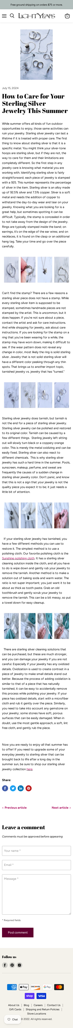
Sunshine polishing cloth (18, 558)
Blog (26, 1005)
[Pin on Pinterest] (29, 788)
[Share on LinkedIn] (21, 788)
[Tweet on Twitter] (13, 788)
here (29, 769)
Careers (38, 1005)
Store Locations (36, 1013)
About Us (13, 1005)
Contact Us (53, 1005)
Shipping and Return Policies (42, 1009)
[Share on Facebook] (5, 788)
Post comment (18, 932)
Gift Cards (15, 1009)
